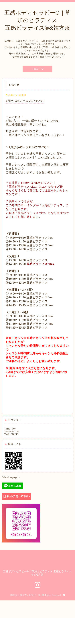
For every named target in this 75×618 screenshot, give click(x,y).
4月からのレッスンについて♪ (25, 100)
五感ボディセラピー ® (28, 595)
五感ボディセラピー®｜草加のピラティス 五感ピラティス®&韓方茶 (37, 20)
